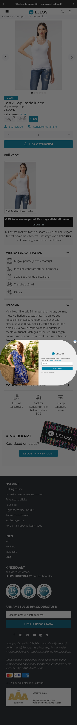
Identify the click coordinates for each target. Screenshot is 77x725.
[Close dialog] (75, 341)
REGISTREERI (57, 368)
